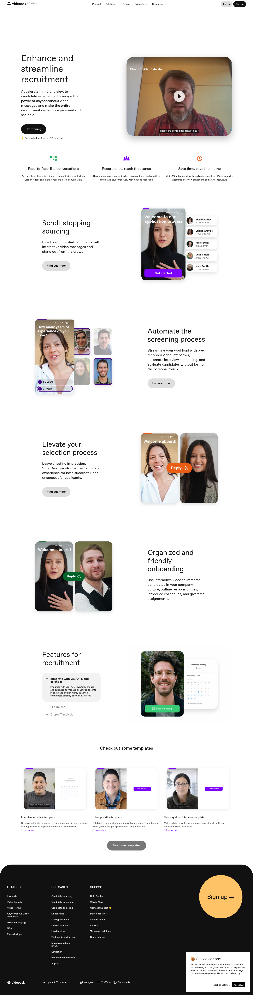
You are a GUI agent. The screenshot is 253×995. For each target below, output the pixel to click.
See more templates (126, 845)
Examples (140, 4)
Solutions (111, 4)
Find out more (56, 265)
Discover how (161, 383)
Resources (158, 4)
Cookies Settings (221, 985)
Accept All (238, 985)
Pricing (126, 4)
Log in (226, 4)
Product (96, 4)
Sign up (240, 4)
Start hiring (33, 129)
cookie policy (234, 973)
